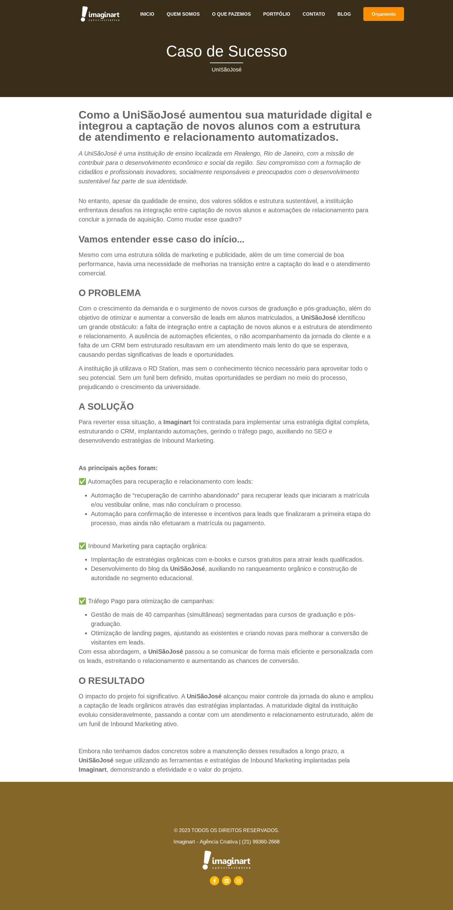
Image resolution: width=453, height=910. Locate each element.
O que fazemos (231, 14)
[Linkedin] (226, 880)
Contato (314, 14)
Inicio (147, 14)
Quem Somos (183, 14)
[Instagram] (238, 880)
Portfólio (276, 14)
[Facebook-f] (214, 880)
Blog (344, 14)
